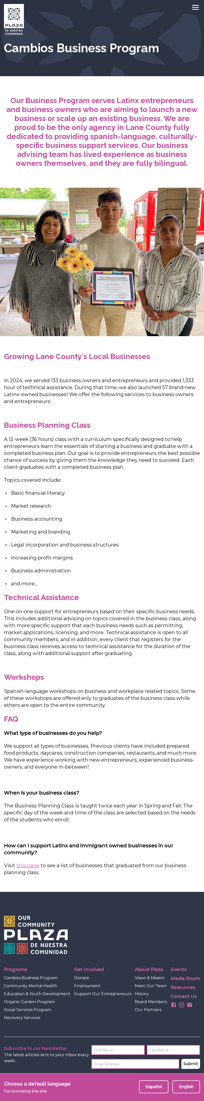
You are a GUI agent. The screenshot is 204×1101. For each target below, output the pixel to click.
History (142, 993)
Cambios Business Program (30, 978)
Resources (183, 987)
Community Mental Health (30, 985)
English (186, 1086)
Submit (190, 1063)
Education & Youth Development (37, 993)
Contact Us (184, 996)
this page (27, 865)
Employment (87, 985)
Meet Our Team (151, 985)
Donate (81, 978)
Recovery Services (22, 1017)
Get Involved (89, 969)
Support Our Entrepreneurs (102, 993)
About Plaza (149, 969)
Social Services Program (27, 1009)
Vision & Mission (150, 978)
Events (179, 969)
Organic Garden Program (29, 1001)
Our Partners (148, 1009)
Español (154, 1086)
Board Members (151, 1001)
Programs (15, 969)
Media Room (185, 978)
